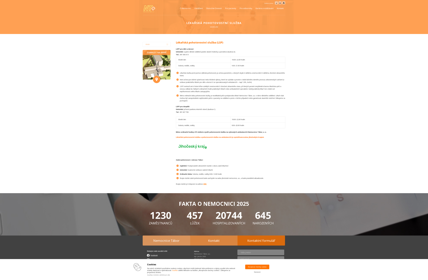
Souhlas (175, 270)
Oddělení (198, 8)
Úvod (148, 44)
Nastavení (257, 272)
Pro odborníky (246, 8)
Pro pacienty (230, 8)
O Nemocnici (185, 8)
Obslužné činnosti (214, 8)
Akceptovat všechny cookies (257, 267)
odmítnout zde (164, 275)
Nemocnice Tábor (166, 240)
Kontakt (280, 8)
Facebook (154, 255)
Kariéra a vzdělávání (265, 8)
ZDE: (205, 184)
